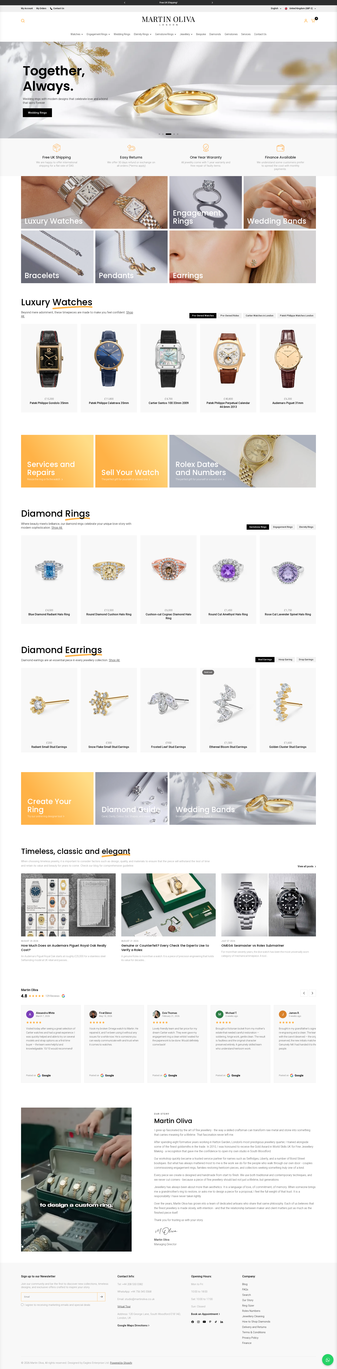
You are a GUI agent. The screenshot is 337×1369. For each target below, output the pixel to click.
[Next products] (314, 369)
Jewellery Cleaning (253, 1316)
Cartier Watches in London (259, 315)
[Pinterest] (210, 1321)
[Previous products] (23, 369)
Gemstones (231, 34)
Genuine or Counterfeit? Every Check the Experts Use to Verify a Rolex (165, 947)
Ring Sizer (248, 1305)
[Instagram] (198, 1321)
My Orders (41, 8)
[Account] (306, 20)
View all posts (305, 866)
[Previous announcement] (124, 2)
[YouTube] (204, 1321)
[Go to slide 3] (166, 134)
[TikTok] (215, 1321)
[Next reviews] (312, 993)
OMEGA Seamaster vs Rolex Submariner (252, 945)
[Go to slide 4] (172, 134)
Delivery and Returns (254, 1327)
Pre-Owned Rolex (229, 315)
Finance (247, 1343)
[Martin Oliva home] (168, 20)
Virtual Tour (124, 1306)
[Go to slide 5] (177, 134)
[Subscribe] (101, 1296)
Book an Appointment (204, 1314)
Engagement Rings (97, 34)
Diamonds (215, 34)
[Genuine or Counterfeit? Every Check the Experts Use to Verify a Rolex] (168, 904)
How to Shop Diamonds (256, 1321)
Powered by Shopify (121, 1362)
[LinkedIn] (221, 1321)
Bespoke (201, 34)
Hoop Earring (285, 659)
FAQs (245, 1289)
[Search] (23, 20)
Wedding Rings (122, 34)
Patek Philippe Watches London (296, 315)
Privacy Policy (250, 1337)
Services (246, 34)
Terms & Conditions (254, 1332)
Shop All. (57, 527)
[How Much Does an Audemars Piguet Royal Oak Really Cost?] (68, 904)
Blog (244, 1284)
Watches (75, 34)
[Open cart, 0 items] (313, 20)
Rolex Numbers (251, 1310)
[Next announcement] (212, 2)
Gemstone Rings (164, 34)
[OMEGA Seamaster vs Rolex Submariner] (268, 904)
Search (246, 1294)
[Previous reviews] (304, 993)
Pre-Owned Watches (203, 315)
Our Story (247, 1300)
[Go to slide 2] (163, 134)
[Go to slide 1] (159, 134)
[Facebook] (192, 1321)
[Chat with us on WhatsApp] (327, 1359)
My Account (27, 8)
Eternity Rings (141, 34)
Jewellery (185, 34)
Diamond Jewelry (38, 120)
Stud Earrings (265, 659)
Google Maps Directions (132, 1325)
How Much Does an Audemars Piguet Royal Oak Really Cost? (63, 947)
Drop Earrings (306, 659)
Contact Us (58, 8)
